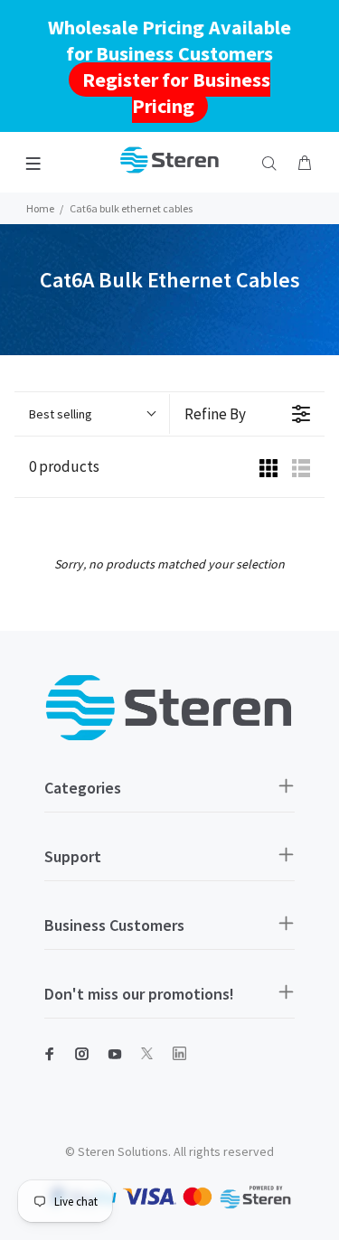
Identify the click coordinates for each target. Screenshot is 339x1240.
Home (40, 208)
